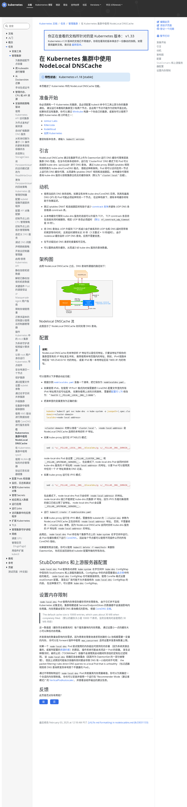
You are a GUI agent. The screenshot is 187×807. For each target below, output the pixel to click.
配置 (159, 58)
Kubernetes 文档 (48, 23)
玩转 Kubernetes (53, 133)
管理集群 (73, 23)
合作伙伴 (75, 4)
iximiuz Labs (50, 121)
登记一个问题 (167, 28)
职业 (65, 4)
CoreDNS (71, 537)
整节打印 (164, 35)
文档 (30, 4)
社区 (85, 4)
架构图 (160, 54)
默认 (97, 219)
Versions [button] (94, 4)
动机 (159, 50)
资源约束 (65, 649)
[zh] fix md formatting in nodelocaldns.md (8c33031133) (118, 722)
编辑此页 (164, 21)
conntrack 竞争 (100, 206)
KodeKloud (50, 129)
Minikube (78, 111)
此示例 (120, 572)
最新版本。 (78, 44)
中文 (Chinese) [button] (113, 4)
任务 (63, 23)
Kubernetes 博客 (43, 4)
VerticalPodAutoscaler (62, 680)
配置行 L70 (117, 391)
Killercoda (49, 125)
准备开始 (161, 42)
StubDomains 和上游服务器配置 (170, 64)
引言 (159, 46)
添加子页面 (166, 25)
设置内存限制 (164, 70)
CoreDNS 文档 (103, 608)
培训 (58, 4)
